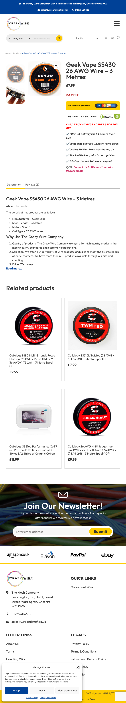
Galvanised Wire (82, 587)
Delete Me (78, 674)
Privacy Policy (80, 643)
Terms (10, 651)
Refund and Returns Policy (88, 659)
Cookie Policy (32, 697)
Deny (42, 690)
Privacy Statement (48, 697)
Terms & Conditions (84, 651)
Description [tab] (14, 184)
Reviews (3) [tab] (32, 184)
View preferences (67, 690)
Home (8, 53)
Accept (16, 690)
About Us (12, 643)
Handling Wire (16, 659)
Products (17, 53)
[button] (77, 667)
